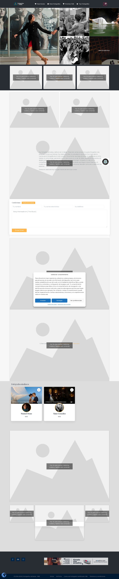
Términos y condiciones (97, 576)
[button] (102, 3)
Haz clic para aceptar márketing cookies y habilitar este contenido (26, 77)
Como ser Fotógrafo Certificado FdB (75, 576)
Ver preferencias (76, 300)
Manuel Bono (14, 404)
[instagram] (23, 559)
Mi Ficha (59, 576)
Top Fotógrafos (84, 4)
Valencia (16, 402)
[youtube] (18, 559)
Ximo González (48, 404)
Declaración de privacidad (64, 304)
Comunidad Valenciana (26, 402)
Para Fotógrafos (54, 4)
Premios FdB (69, 4)
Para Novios (41, 4)
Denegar (59, 300)
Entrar (52, 576)
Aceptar (43, 300)
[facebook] (12, 559)
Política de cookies (52, 304)
